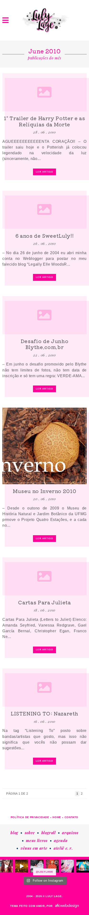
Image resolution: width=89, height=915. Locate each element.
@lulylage (44, 871)
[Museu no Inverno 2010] (44, 446)
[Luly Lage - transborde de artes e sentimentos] (45, 20)
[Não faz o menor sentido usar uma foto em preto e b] (52, 866)
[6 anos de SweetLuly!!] (44, 210)
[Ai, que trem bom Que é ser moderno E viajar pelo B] (82, 866)
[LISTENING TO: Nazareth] (44, 687)
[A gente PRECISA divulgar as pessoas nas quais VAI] (6, 866)
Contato (72, 817)
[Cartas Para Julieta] (44, 576)
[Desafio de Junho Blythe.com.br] (44, 315)
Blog (14, 832)
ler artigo (44, 171)
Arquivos (70, 832)
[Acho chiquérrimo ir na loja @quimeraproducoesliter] (67, 866)
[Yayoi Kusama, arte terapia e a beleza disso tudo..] (21, 866)
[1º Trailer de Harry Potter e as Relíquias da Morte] (44, 92)
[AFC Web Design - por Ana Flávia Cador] (67, 906)
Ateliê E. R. (63, 848)
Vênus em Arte (34, 848)
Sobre (30, 832)
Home (56, 817)
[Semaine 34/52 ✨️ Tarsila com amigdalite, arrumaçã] (36, 866)
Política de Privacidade (30, 817)
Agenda (60, 840)
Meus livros (36, 840)
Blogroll (48, 832)
